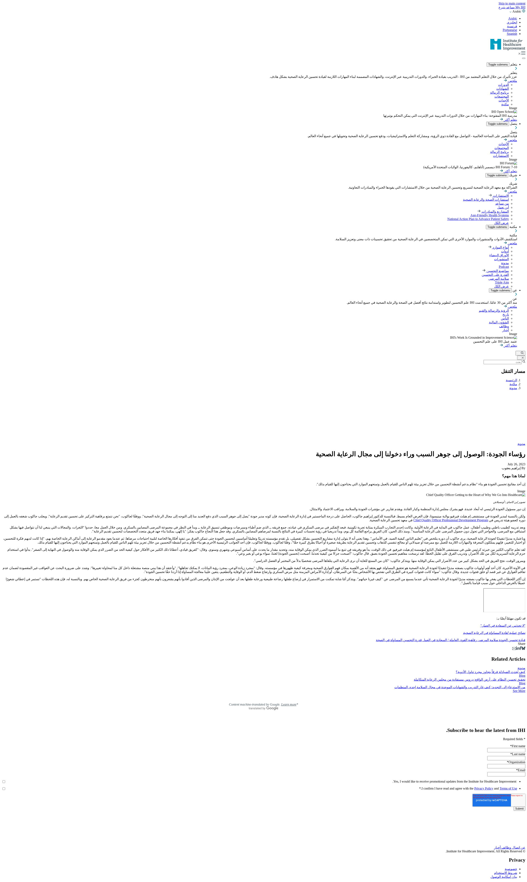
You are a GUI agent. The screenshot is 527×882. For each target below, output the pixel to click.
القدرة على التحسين (495, 274)
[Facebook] (520, 649)
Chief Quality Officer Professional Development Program (450, 520)
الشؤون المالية (499, 322)
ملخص (512, 81)
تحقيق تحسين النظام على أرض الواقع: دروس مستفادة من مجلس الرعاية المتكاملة (469, 679)
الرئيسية (511, 380)
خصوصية (511, 869)
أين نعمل (503, 207)
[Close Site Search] (521, 358)
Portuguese (510, 30)
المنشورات (501, 259)
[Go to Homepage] (507, 49)
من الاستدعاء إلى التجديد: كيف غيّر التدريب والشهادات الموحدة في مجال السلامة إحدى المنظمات (459, 687)
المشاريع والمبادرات (495, 211)
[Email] (514, 649)
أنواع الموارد (500, 247)
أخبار (505, 330)
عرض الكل (501, 223)
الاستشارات (501, 156)
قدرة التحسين (412, 640)
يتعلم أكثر (510, 119)
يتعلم (513, 64)
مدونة (505, 263)
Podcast (504, 266)
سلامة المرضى (499, 278)
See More (519, 691)
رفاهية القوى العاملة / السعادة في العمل (449, 640)
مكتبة (505, 104)
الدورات (503, 84)
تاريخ (506, 314)
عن (514, 290)
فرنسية (512, 26)
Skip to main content (512, 3)
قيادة (521, 640)
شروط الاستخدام (505, 873)
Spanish (512, 33)
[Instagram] (263, 839)
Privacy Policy (483, 788)
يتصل (513, 123)
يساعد (510, 7)
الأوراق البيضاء (499, 255)
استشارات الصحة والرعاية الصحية (486, 199)
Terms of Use (508, 788)
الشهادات (502, 88)
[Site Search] (520, 353)
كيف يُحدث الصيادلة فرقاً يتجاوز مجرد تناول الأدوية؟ (490, 672)
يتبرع (502, 7)
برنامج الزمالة (499, 92)
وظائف (504, 326)
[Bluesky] (523, 649)
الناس (505, 318)
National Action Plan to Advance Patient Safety (478, 219)
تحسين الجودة (508, 640)
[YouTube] (263, 835)
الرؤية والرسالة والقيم (494, 310)
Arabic (512, 18)
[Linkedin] (518, 649)
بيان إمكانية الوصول (503, 876)
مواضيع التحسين (497, 271)
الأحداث (504, 100)
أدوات (505, 251)
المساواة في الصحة (389, 640)
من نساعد (502, 203)
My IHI (520, 7)
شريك (512, 175)
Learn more (288, 704)
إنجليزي (512, 22)
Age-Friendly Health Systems (489, 215)
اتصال (515, 847)
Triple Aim (502, 282)
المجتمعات (501, 96)
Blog (522, 675)
